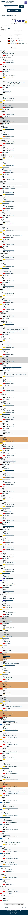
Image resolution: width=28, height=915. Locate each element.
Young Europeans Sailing (9, 446)
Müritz (4, 875)
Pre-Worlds (6, 67)
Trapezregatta (6, 784)
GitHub (20, 910)
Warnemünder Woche (8, 112)
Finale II (5, 684)
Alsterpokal (6, 120)
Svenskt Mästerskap (8, 799)
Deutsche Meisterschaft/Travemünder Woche (14, 374)
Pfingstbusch (6, 605)
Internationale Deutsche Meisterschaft (12, 185)
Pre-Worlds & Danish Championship (12, 842)
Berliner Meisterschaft (8, 53)
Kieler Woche (6, 648)
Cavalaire (5, 728)
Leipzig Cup (6, 359)
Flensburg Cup (6, 221)
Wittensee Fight (7, 91)
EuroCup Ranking (7, 322)
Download (2, 50)
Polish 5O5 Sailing (16, 913)
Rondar (9, 28)
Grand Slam (6, 634)
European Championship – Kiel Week (12, 367)
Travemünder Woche (8, 177)
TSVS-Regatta (6, 656)
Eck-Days (5, 533)
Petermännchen (7, 345)
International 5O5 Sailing (12, 913)
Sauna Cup (5, 163)
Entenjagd (5, 242)
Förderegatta (6, 432)
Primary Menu (25, 2)
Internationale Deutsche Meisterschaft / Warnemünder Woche (15, 83)
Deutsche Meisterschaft (9, 410)
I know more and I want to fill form (14, 904)
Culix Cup (5, 352)
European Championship (9, 75)
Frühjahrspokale (7, 105)
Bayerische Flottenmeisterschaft (11, 663)
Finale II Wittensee (7, 677)
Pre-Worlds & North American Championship (14, 791)
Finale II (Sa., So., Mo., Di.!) (9, 735)
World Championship (8, 60)
